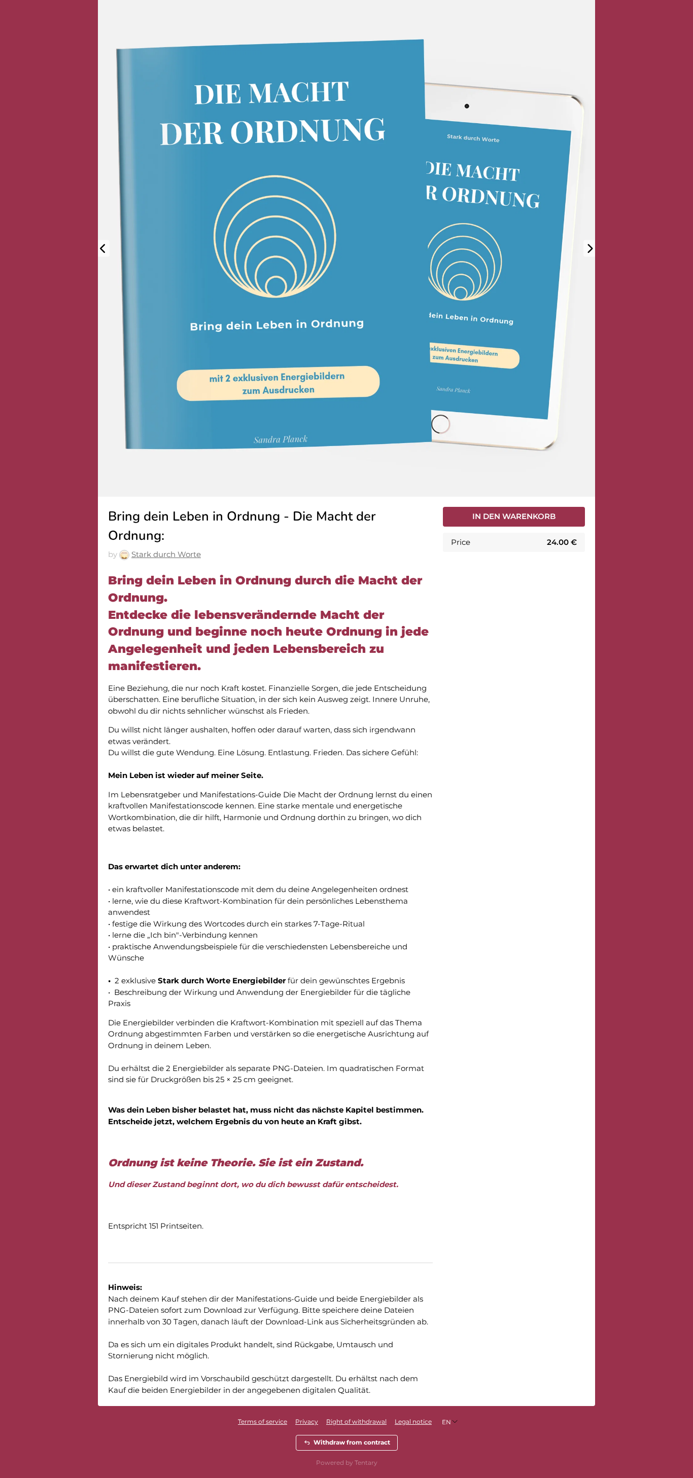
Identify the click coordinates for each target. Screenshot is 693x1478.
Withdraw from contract (352, 1442)
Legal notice (413, 1421)
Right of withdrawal (356, 1421)
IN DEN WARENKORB (514, 516)
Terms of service (262, 1421)
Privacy (306, 1421)
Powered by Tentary (346, 1462)
